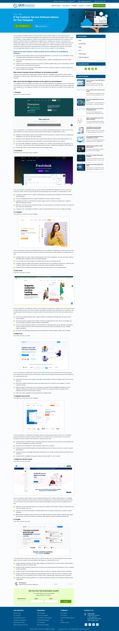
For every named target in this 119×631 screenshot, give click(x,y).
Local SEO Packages (42, 615)
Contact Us (89, 5)
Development (65, 5)
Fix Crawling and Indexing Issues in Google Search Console (94, 137)
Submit (66, 601)
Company (81, 5)
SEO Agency (64, 613)
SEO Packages (41, 613)
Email (51, 598)
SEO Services (17, 613)
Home (15, 14)
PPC (80, 50)
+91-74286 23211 (23, 26)
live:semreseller (41, 26)
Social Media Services (19, 617)
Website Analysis (65, 622)
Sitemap (53, 629)
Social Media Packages (43, 620)
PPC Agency (64, 615)
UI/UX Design (82, 54)
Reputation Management (19, 620)
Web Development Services (20, 624)
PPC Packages (41, 622)
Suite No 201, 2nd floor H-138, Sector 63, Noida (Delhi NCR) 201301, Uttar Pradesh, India (94, 617)
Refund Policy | (34, 629)
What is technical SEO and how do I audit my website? (95, 118)
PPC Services (17, 615)
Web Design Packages (43, 624)
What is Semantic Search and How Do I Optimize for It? (94, 109)
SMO (80, 47)
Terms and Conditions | (44, 629)
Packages (74, 5)
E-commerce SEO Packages (44, 617)
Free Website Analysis (99, 5)
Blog (20, 14)
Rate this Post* (22, 598)
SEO (80, 40)
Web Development (84, 57)
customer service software (42, 48)
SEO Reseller (82, 43)
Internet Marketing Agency (68, 617)
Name (36, 598)
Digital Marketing (55, 5)
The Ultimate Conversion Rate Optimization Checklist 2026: (93, 128)
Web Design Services (19, 622)
